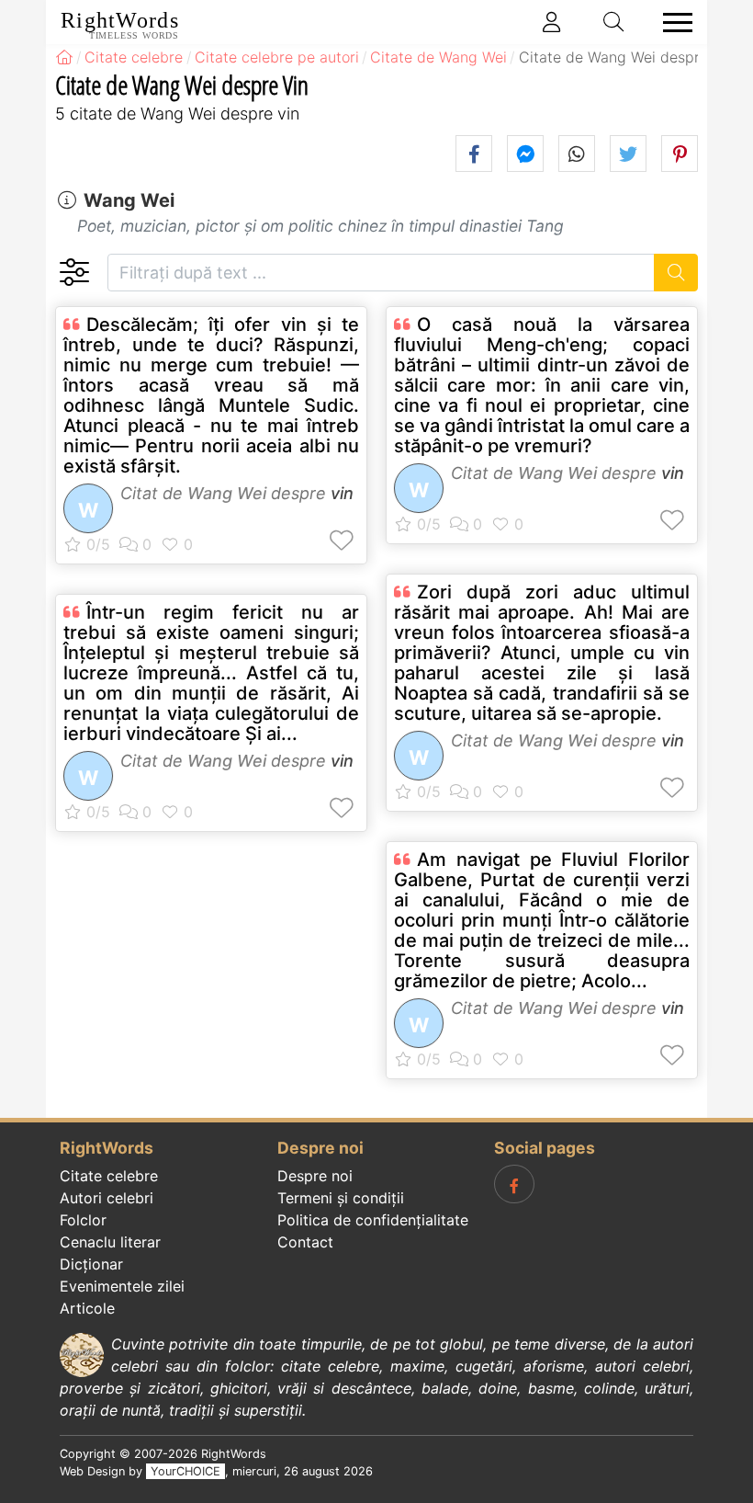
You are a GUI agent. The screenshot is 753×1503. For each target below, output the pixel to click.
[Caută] (676, 272)
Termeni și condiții (340, 1198)
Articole (87, 1308)
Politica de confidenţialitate (372, 1220)
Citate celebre (109, 1176)
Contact (305, 1242)
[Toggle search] (614, 22)
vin (342, 493)
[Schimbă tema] (74, 272)
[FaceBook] (514, 1184)
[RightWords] (64, 57)
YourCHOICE (185, 1471)
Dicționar (91, 1264)
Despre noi (315, 1176)
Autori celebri (106, 1198)
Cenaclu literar (110, 1242)
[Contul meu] (552, 22)
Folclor (83, 1220)
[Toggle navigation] (672, 22)
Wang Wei (129, 200)
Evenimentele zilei (122, 1286)
